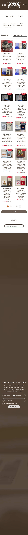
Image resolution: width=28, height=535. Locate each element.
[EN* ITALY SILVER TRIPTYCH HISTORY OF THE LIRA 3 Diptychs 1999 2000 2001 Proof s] (7, 104)
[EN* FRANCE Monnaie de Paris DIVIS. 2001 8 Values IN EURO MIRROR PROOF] (7, 78)
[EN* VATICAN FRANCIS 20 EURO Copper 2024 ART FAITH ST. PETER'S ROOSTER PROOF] (21, 187)
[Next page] (20, 206)
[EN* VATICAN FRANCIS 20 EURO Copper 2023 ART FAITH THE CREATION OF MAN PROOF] (7, 160)
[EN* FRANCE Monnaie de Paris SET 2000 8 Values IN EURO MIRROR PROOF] (21, 78)
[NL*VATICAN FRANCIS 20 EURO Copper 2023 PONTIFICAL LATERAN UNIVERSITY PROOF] (7, 188)
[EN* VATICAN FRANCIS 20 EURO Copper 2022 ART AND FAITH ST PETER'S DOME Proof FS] (21, 133)
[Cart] (25, 5)
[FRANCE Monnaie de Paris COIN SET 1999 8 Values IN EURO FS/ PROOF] (21, 52)
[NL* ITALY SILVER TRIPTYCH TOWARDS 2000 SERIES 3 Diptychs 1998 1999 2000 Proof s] (21, 105)
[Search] (2, 5)
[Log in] (23, 5)
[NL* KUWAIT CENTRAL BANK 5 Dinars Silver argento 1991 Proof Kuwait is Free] (7, 52)
